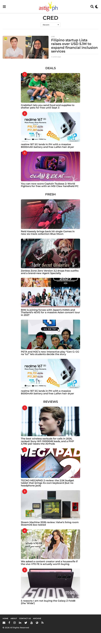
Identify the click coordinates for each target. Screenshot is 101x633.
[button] (4, 6)
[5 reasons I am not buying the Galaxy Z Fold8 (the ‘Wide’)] (50, 583)
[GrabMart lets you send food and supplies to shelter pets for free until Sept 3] (50, 88)
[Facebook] (9, 622)
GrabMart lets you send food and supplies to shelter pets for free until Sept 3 (47, 106)
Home (5, 618)
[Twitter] (25, 622)
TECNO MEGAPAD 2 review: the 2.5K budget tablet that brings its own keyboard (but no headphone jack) (47, 483)
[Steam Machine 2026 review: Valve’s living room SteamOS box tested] (50, 505)
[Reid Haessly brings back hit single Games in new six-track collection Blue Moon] (50, 214)
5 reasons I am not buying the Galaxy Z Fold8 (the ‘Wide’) (48, 602)
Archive (37, 618)
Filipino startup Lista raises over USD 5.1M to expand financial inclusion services (74, 46)
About (14, 618)
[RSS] (42, 622)
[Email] (4, 622)
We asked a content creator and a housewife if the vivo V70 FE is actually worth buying (49, 562)
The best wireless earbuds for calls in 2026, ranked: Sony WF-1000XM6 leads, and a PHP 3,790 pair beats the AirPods (47, 441)
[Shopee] (37, 622)
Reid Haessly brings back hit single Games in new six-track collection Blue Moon (48, 232)
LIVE (53, 36)
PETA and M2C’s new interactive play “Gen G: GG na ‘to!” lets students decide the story (50, 353)
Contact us (25, 618)
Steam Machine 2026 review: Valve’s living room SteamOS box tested (50, 523)
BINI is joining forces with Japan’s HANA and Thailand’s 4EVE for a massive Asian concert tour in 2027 (50, 312)
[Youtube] (31, 622)
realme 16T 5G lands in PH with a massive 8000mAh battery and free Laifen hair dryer (47, 145)
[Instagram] (14, 622)
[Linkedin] (20, 622)
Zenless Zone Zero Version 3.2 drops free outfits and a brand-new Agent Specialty (50, 272)
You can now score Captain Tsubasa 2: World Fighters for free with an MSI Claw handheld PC (50, 185)
